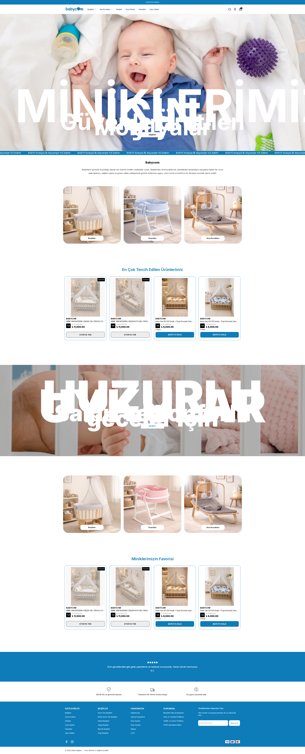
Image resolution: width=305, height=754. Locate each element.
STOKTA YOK (85, 335)
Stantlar (119, 9)
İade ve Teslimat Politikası (173, 717)
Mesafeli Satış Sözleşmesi (173, 713)
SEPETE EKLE (175, 335)
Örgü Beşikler (103, 733)
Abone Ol (234, 723)
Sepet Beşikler (103, 721)
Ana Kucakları (105, 9)
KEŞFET (152, 135)
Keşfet (152, 426)
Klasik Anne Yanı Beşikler (107, 717)
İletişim (133, 729)
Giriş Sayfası (135, 721)
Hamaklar (142, 9)
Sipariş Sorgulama (138, 717)
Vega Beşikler (103, 725)
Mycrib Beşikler (104, 729)
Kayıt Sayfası (136, 725)
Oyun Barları (130, 9)
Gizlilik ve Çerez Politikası (173, 721)
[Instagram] (72, 741)
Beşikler (91, 9)
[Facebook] (66, 741)
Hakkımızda (135, 713)
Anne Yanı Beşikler (105, 713)
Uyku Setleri (154, 9)
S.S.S (133, 733)
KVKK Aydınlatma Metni (172, 725)
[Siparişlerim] (235, 9)
